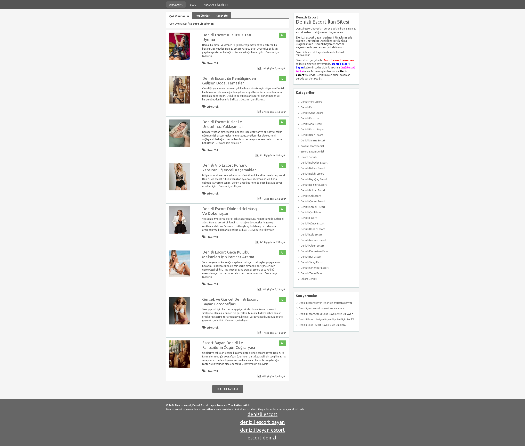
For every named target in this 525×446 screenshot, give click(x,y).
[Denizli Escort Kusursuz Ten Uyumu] (179, 59)
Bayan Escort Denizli (312, 146)
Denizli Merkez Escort (313, 240)
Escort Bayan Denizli (312, 151)
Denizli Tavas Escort (312, 273)
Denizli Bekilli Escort (312, 173)
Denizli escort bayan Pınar (314, 303)
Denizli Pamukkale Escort (315, 251)
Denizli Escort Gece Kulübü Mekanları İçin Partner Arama (228, 254)
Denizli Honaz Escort (313, 229)
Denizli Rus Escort (311, 256)
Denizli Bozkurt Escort (314, 184)
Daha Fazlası (227, 389)
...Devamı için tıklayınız (251, 99)
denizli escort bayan (262, 422)
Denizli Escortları (310, 118)
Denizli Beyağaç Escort (314, 179)
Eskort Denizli (309, 279)
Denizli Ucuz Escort (312, 135)
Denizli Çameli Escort (313, 201)
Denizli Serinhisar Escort (315, 267)
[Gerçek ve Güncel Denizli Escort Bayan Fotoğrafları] (179, 323)
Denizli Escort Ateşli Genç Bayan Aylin (320, 314)
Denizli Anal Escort (311, 124)
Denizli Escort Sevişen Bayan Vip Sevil (320, 319)
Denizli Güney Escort (312, 223)
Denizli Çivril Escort (312, 212)
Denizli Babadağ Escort (314, 162)
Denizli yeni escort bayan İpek (316, 308)
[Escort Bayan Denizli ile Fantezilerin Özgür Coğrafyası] (179, 367)
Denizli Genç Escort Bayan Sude (317, 325)
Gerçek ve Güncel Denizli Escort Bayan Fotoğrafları (230, 301)
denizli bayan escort (262, 430)
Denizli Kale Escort (311, 234)
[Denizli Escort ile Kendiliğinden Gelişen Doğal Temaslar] (179, 102)
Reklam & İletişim (216, 4)
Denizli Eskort (309, 218)
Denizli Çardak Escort (313, 207)
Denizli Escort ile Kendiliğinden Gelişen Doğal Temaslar (229, 80)
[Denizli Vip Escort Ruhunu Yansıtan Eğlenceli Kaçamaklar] (179, 189)
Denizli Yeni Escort (311, 101)
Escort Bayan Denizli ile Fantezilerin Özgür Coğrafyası (228, 345)
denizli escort (262, 414)
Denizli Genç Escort (312, 113)
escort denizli (262, 437)
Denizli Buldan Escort (313, 190)
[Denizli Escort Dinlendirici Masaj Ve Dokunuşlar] (179, 233)
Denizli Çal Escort (311, 196)
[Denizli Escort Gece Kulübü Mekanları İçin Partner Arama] (179, 276)
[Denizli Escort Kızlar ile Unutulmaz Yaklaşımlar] (179, 146)
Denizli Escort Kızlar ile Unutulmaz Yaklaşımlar (222, 124)
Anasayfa (176, 4)
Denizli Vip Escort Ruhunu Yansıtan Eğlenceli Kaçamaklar (229, 167)
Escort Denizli (309, 157)
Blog (193, 4)
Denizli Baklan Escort (313, 168)
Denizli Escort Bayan (312, 129)
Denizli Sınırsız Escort (313, 140)
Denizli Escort (309, 107)
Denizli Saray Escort (312, 262)
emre (341, 308)
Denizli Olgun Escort (312, 245)
